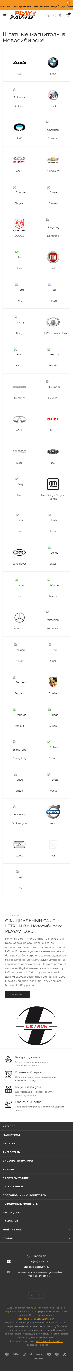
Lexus (53, 563)
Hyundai (53, 398)
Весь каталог (69, 34)
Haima (19, 365)
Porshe (53, 693)
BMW (53, 73)
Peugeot (19, 693)
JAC (53, 462)
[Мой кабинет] (60, 15)
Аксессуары (12, 1152)
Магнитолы (11, 1134)
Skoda (53, 725)
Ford (19, 300)
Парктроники (13, 1186)
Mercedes (19, 628)
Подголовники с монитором (25, 1195)
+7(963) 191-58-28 (39, 1261)
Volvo (53, 823)
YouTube (40, 1295)
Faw (19, 268)
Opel (53, 661)
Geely (19, 333)
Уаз (19, 888)
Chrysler (19, 203)
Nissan (19, 661)
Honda (53, 365)
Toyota (53, 790)
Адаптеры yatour (16, 1178)
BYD (19, 138)
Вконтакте (32, 1295)
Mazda (53, 596)
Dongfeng (53, 235)
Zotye (19, 855)
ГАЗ (53, 855)
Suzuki (19, 790)
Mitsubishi (53, 628)
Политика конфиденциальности (36, 1318)
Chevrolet (53, 170)
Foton (53, 300)
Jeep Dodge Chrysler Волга (53, 497)
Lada (53, 531)
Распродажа (12, 1212)
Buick (53, 106)
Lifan (19, 596)
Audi (19, 73)
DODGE (19, 235)
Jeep (19, 495)
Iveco (19, 462)
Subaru (53, 758)
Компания (11, 1221)
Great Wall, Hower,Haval (53, 333)
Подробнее (65, 6)
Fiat (53, 268)
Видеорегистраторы (18, 1160)
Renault (19, 725)
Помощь (9, 1238)
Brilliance (19, 106)
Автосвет (9, 1143)
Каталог (9, 1126)
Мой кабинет (13, 1229)
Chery (19, 170)
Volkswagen (19, 823)
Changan (53, 138)
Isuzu (53, 430)
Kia (19, 531)
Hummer (19, 398)
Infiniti (19, 430)
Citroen (53, 203)
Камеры (8, 1169)
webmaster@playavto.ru (49, 1341)
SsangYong (19, 758)
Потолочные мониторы (21, 1203)
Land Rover (19, 563)
